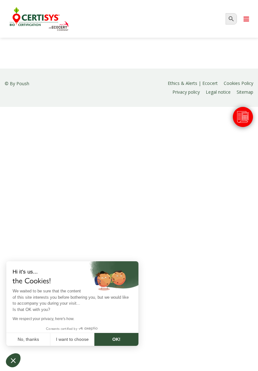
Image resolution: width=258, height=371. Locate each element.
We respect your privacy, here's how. (43, 319)
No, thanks (28, 339)
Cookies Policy (238, 83)
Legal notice (218, 92)
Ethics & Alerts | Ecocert (193, 83)
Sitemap (245, 92)
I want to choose (72, 339)
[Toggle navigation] (246, 19)
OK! (116, 339)
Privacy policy (186, 92)
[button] (13, 360)
